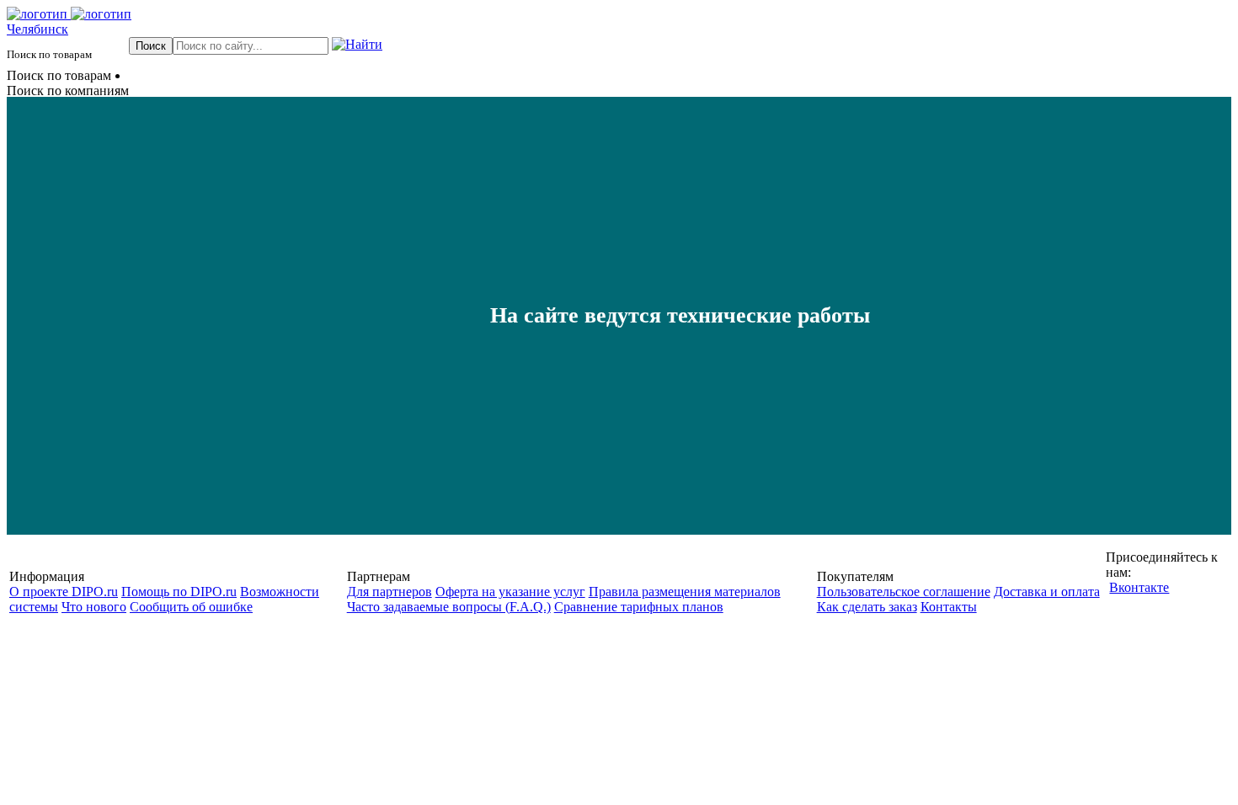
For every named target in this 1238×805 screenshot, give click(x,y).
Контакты (948, 607)
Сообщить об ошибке (191, 607)
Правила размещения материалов (685, 591)
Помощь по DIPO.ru (179, 591)
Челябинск (37, 29)
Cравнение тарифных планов (638, 607)
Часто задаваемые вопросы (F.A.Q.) (449, 607)
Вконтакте (1139, 587)
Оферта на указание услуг (510, 591)
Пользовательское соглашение (903, 591)
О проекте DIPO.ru (63, 591)
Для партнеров (389, 591)
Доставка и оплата (1047, 591)
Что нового (93, 607)
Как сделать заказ (867, 607)
